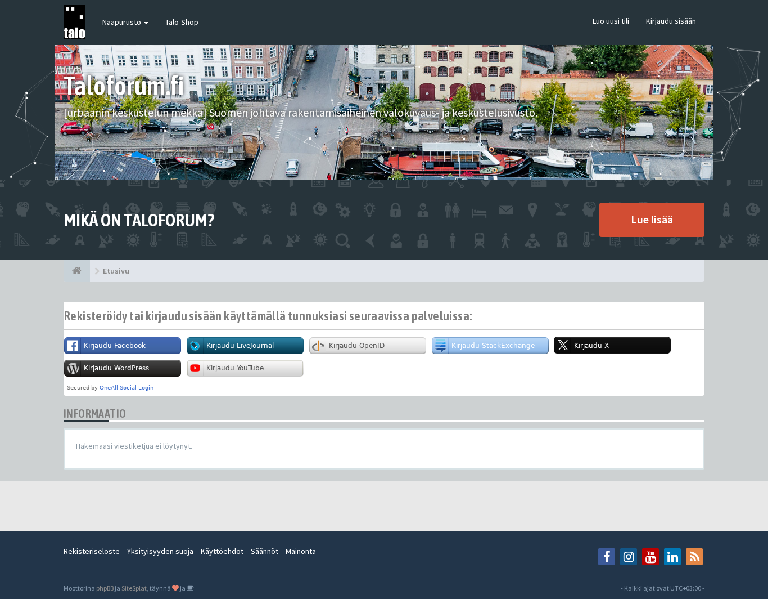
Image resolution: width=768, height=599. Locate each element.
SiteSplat (134, 588)
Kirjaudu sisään (671, 21)
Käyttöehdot (222, 551)
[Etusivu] (77, 271)
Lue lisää (652, 219)
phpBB (105, 588)
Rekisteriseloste (92, 551)
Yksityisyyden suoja (160, 551)
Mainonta (301, 551)
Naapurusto (122, 22)
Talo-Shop (181, 22)
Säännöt (264, 551)
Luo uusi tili (611, 21)
